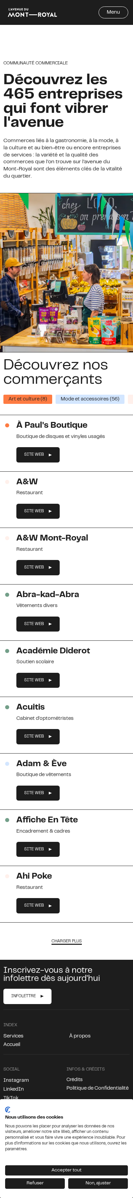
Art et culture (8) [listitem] (28, 399)
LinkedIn (13, 1089)
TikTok (10, 1098)
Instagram (16, 1080)
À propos (80, 1036)
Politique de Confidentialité (97, 1088)
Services (13, 1036)
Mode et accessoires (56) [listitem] (90, 399)
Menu (113, 12)
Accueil (11, 1045)
